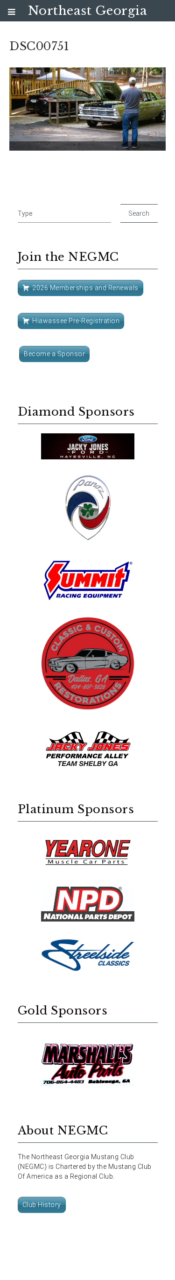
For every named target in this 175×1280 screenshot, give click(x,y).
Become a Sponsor (54, 354)
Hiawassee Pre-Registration (75, 321)
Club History (41, 1204)
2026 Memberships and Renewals (85, 288)
